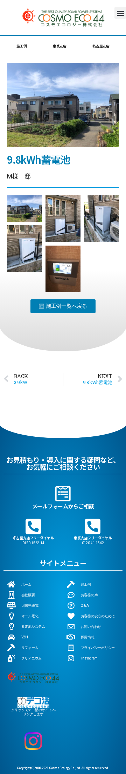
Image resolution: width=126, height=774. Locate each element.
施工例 (21, 45)
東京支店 (59, 45)
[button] (120, 13)
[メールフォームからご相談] (63, 493)
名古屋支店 (101, 45)
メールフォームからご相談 (63, 506)
